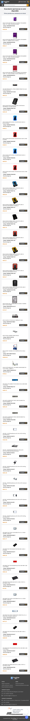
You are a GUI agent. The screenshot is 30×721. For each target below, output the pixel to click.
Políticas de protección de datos (22, 685)
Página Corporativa (5, 683)
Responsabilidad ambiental (7, 686)
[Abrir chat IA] (26, 717)
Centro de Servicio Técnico (7, 685)
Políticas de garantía (19, 683)
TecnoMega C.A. (14, 718)
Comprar (22, 29)
